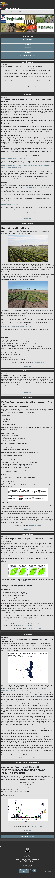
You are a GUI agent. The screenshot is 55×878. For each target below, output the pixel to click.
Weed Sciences (27, 50)
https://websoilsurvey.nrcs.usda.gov (9, 204)
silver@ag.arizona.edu (35, 212)
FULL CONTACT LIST (23, 870)
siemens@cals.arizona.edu (35, 388)
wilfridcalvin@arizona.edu (35, 628)
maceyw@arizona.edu (36, 86)
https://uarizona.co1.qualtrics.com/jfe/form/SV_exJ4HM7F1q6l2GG (17, 326)
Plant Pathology (27, 44)
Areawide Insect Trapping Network (27, 55)
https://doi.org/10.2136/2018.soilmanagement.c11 (39, 187)
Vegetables (13, 11)
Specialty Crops (27, 52)
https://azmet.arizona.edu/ (33, 754)
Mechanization (27, 47)
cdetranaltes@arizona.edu (11, 356)
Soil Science (27, 42)
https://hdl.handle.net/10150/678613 (25, 625)
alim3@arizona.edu (36, 757)
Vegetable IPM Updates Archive (27, 58)
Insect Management (27, 39)
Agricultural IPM (5, 11)
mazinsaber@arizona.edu (35, 525)
